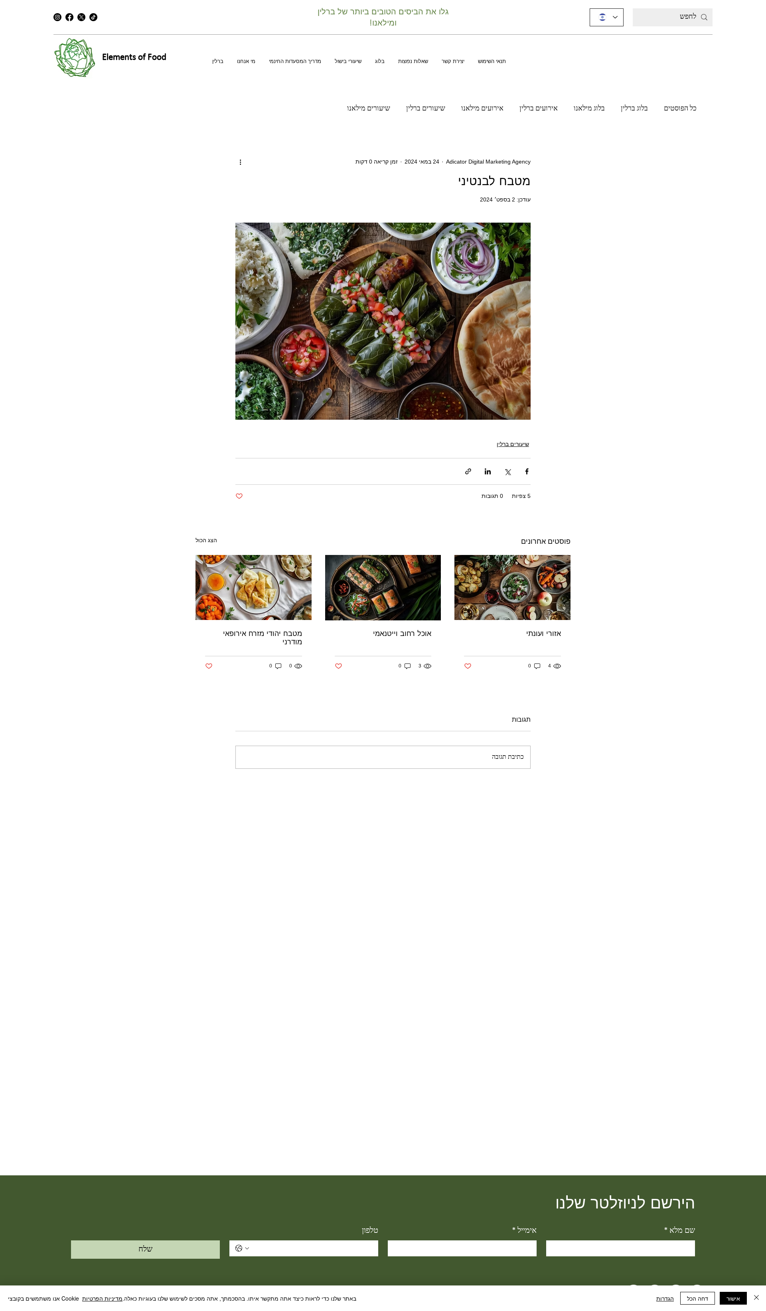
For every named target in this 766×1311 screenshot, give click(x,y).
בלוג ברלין (634, 109)
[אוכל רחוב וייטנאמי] (383, 587)
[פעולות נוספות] (240, 161)
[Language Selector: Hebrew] (607, 17)
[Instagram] (57, 17)
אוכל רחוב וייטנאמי (402, 634)
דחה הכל (697, 1298)
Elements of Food (134, 57)
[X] (81, 17)
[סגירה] (756, 1298)
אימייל (524, 1231)
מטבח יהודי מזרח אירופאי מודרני (262, 638)
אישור (733, 1298)
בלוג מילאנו (589, 109)
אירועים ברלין (538, 109)
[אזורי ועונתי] (512, 587)
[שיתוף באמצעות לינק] (468, 471)
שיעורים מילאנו (368, 109)
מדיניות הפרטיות (102, 1298)
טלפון (370, 1231)
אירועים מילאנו (482, 109)
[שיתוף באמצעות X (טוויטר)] (507, 471)
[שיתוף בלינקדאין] (488, 471)
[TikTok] (93, 17)
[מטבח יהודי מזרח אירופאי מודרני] (253, 587)
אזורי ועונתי (543, 634)
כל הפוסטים (680, 109)
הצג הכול (206, 540)
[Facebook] (69, 17)
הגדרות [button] (665, 1298)
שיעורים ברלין (425, 109)
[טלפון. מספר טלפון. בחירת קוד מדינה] (242, 1248)
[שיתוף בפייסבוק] (527, 471)
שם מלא (679, 1231)
